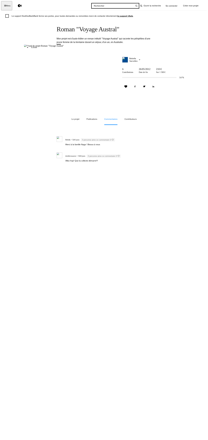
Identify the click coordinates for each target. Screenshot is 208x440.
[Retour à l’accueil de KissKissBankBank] (17, 5)
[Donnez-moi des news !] (125, 86)
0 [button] (96, 140)
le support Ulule (125, 16)
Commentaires (110, 119)
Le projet (75, 119)
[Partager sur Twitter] (144, 86)
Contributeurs (131, 119)
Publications (91, 119)
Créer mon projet (190, 6)
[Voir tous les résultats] (136, 6)
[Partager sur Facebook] (135, 86)
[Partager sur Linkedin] (153, 86)
